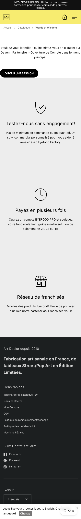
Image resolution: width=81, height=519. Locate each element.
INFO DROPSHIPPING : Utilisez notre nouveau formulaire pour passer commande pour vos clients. (40, 5)
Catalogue (24, 27)
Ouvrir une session (19, 73)
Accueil (8, 27)
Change (25, 513)
